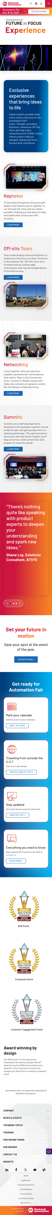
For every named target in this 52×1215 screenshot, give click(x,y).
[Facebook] (16, 1169)
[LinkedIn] (7, 1169)
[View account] (41, 3)
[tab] (10, 603)
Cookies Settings (26, 1194)
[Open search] (31, 3)
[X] (25, 1169)
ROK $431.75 (25, 1203)
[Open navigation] (48, 3)
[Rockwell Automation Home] (38, 1212)
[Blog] (44, 1169)
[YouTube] (35, 1169)
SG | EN (26, 1176)
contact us (11, 855)
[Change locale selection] (36, 3)
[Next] (19, 603)
